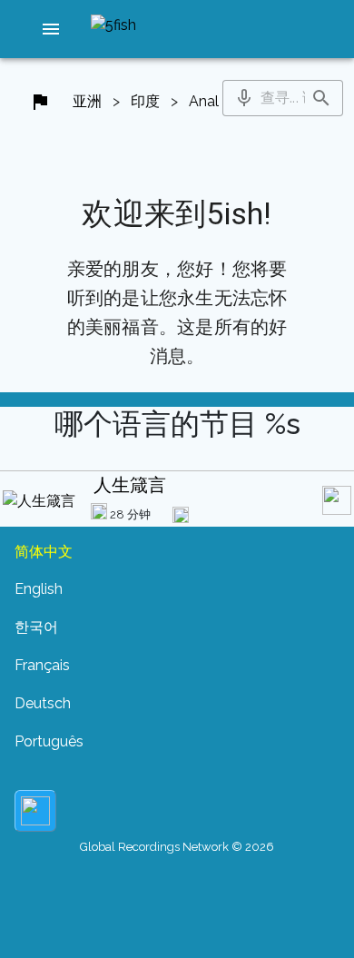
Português (49, 741)
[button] (50, 29)
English (39, 589)
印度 (145, 101)
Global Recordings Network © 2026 (177, 847)
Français (42, 665)
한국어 (36, 627)
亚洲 (87, 101)
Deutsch (43, 703)
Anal (204, 101)
